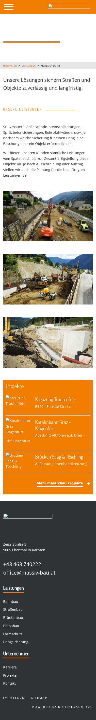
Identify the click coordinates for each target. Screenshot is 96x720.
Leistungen (13, 588)
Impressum (14, 697)
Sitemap (39, 697)
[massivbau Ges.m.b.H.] (69, 7)
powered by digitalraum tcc (62, 707)
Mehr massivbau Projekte (60, 483)
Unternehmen (16, 653)
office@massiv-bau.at (29, 572)
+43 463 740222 (22, 564)
